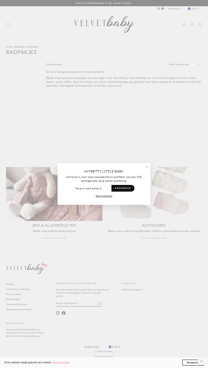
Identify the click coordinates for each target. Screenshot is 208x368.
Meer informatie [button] (61, 362)
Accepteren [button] (193, 362)
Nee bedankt (104, 196)
